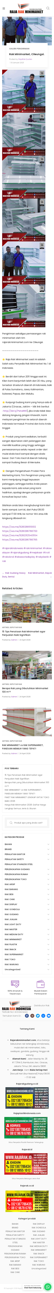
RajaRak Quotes (25, 59)
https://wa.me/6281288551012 (19, 526)
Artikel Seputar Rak (12, 627)
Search (48, 8)
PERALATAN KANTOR (15, 854)
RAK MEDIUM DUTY (14, 934)
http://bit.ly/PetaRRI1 (15, 411)
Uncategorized (12, 969)
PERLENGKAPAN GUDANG (17, 869)
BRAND (8, 849)
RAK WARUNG (12, 964)
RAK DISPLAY (11, 904)
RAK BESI (9, 894)
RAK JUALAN (11, 919)
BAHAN (8, 844)
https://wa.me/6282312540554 (19, 535)
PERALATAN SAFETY (14, 859)
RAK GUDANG (12, 914)
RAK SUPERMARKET (14, 954)
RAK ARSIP (10, 884)
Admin (14, 640)
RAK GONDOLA (12, 909)
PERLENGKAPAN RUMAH (16, 874)
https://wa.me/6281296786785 (19, 539)
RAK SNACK (10, 949)
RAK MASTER (11, 929)
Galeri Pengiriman (19, 48)
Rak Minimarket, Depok (40, 573)
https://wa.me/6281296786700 (19, 531)
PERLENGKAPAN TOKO (16, 879)
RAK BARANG (11, 889)
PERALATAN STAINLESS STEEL (19, 864)
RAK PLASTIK (11, 944)
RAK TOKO (10, 959)
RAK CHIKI (10, 899)
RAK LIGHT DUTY (13, 924)
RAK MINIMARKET (13, 939)
